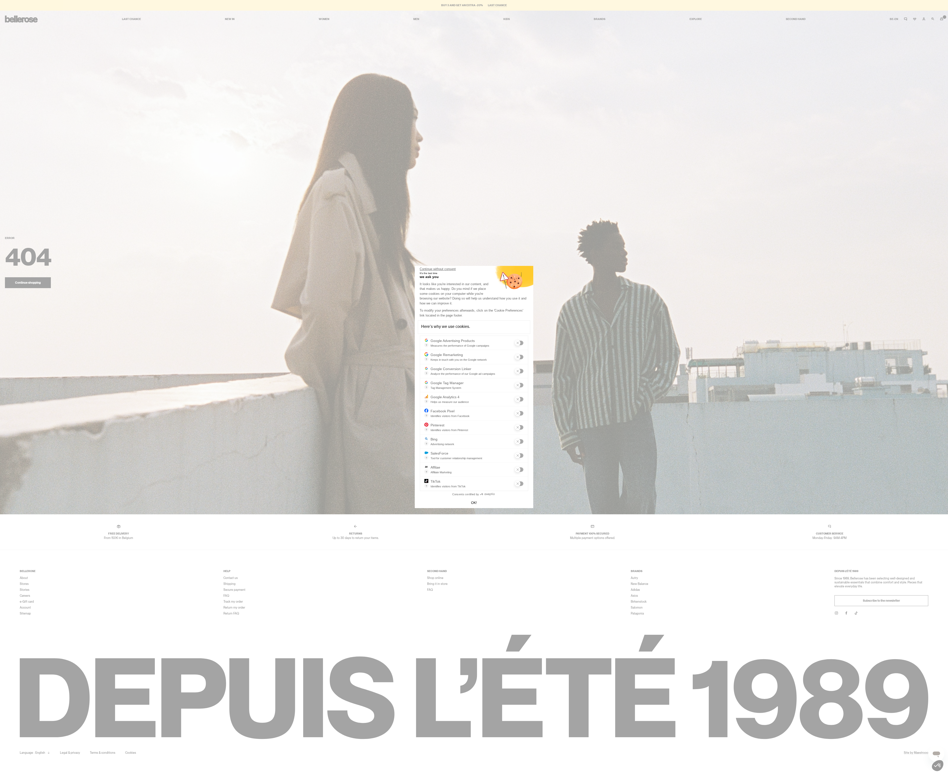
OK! (474, 503)
